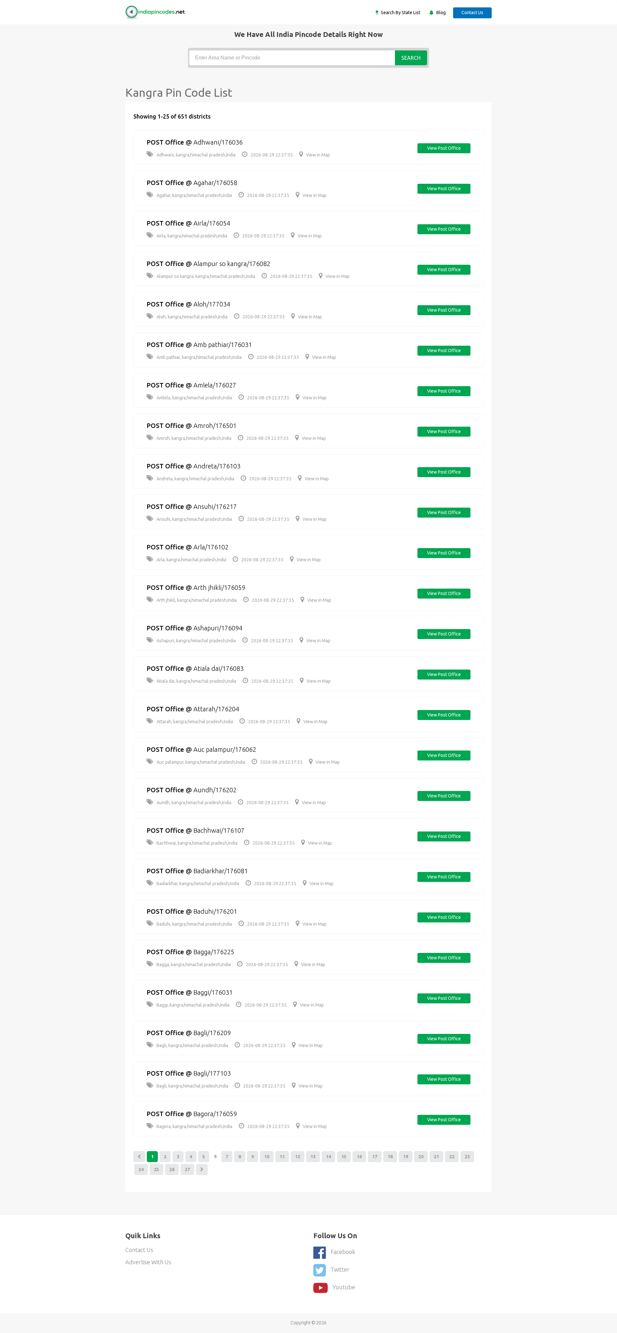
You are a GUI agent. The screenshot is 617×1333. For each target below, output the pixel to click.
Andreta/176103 (216, 466)
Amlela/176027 (214, 385)
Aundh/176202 (215, 790)
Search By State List (400, 12)
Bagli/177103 (212, 1073)
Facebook (343, 1252)
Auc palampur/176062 (224, 749)
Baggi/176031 (213, 992)
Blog (440, 12)
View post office (444, 148)
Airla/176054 (211, 223)
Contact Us (472, 12)
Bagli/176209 (212, 1032)
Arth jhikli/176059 (219, 587)
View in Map (318, 154)
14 (328, 1156)
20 (421, 1156)
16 (359, 1156)
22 (451, 1156)
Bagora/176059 (215, 1113)
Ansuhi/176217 (215, 506)
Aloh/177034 (211, 304)
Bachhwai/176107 (219, 830)
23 (467, 1156)
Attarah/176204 (216, 709)
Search (411, 58)
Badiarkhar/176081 (220, 871)
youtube (344, 1287)
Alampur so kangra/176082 (231, 263)
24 (141, 1169)
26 (171, 1169)
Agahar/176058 (215, 182)
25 (156, 1169)
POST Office (165, 142)
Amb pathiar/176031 (222, 344)
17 (374, 1156)
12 (297, 1156)
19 (405, 1156)
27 (187, 1169)
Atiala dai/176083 (218, 668)
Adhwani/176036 (218, 142)
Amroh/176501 (215, 425)
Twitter (340, 1269)
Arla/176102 (210, 547)
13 (313, 1156)
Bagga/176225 (213, 951)
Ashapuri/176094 (217, 628)
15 (343, 1156)
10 (266, 1156)
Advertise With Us (148, 1262)
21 (436, 1156)
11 (282, 1156)
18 (390, 1156)
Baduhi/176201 (215, 911)
